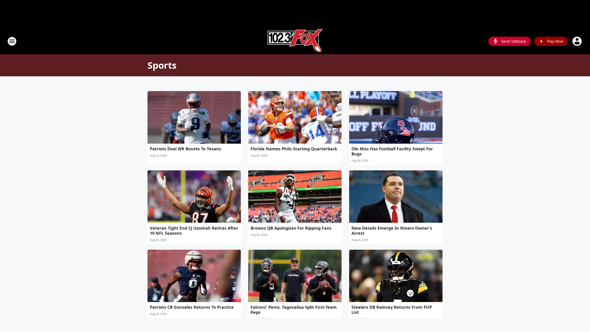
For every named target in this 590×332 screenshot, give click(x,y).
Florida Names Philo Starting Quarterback (294, 148)
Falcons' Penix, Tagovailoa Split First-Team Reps (294, 310)
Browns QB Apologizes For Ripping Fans (291, 228)
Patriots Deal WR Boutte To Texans (185, 148)
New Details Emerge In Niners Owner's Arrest (391, 230)
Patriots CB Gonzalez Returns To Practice (192, 307)
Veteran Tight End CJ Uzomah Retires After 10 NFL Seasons (194, 230)
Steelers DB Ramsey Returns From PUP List (391, 310)
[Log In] (577, 41)
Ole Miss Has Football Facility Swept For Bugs (392, 151)
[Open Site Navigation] (12, 41)
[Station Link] (295, 41)
